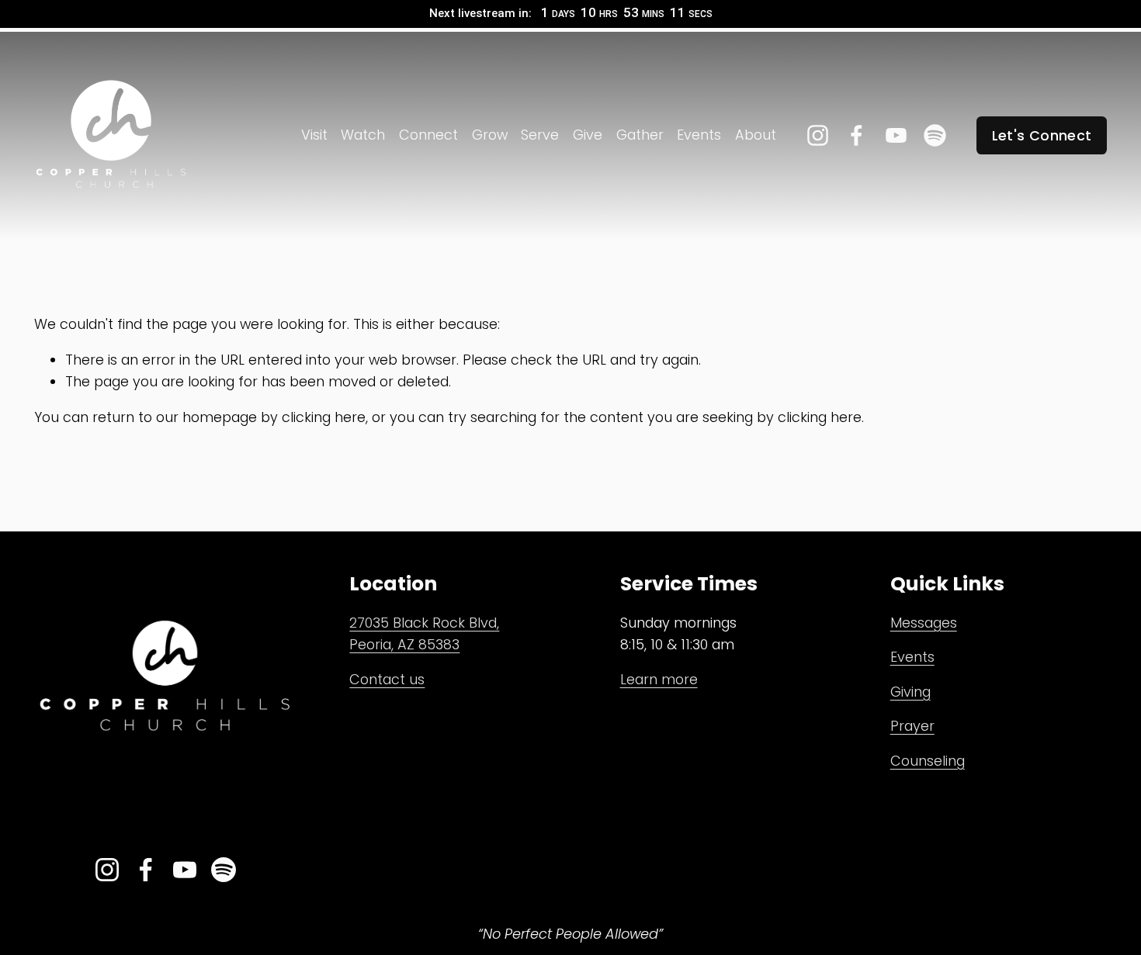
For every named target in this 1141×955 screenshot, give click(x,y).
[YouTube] (896, 135)
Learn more (659, 679)
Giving (910, 691)
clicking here (324, 417)
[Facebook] (856, 135)
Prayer (912, 725)
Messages (923, 622)
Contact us (387, 679)
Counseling (927, 760)
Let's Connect (1042, 135)
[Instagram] (818, 135)
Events (699, 134)
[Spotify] (935, 135)
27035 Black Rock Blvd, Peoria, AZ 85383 (424, 633)
